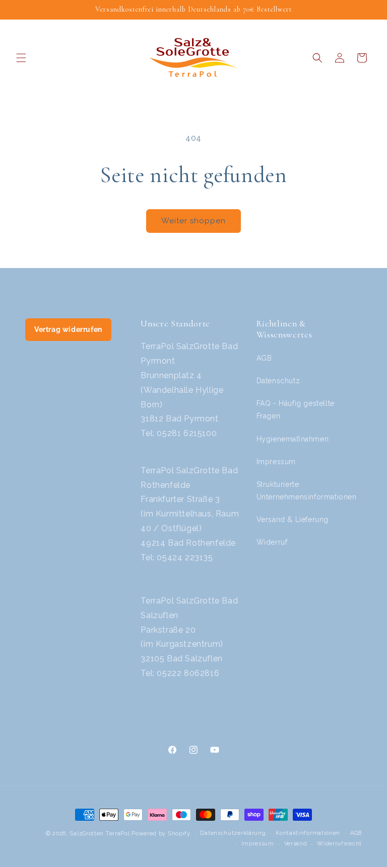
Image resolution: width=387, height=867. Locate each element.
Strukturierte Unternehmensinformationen (306, 490)
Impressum (276, 462)
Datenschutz (278, 381)
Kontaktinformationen (308, 833)
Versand (295, 843)
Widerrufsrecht (339, 843)
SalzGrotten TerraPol (100, 833)
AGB (264, 358)
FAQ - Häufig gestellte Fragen (295, 409)
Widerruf (272, 542)
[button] (21, 58)
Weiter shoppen (193, 220)
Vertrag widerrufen (68, 329)
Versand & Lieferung (292, 519)
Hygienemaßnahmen (292, 439)
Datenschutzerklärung (233, 833)
